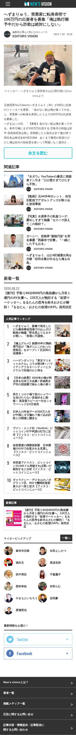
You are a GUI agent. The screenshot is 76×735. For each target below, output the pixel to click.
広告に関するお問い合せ (18, 714)
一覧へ (66, 537)
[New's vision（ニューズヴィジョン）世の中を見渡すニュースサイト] (38, 6)
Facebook (24, 653)
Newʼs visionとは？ (15, 682)
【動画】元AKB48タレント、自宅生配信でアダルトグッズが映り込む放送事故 (48, 200)
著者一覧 (8, 692)
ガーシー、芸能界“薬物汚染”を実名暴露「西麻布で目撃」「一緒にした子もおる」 (48, 239)
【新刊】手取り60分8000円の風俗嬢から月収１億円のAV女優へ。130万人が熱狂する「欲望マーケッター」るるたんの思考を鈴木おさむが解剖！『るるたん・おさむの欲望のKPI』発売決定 (38, 297)
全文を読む (38, 153)
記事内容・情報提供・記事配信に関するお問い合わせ (23, 727)
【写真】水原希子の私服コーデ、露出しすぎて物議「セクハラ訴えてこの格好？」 (48, 220)
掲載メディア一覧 (14, 703)
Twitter (22, 639)
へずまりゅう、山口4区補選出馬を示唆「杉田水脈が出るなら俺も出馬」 (49, 258)
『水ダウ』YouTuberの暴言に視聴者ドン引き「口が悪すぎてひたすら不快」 (49, 180)
